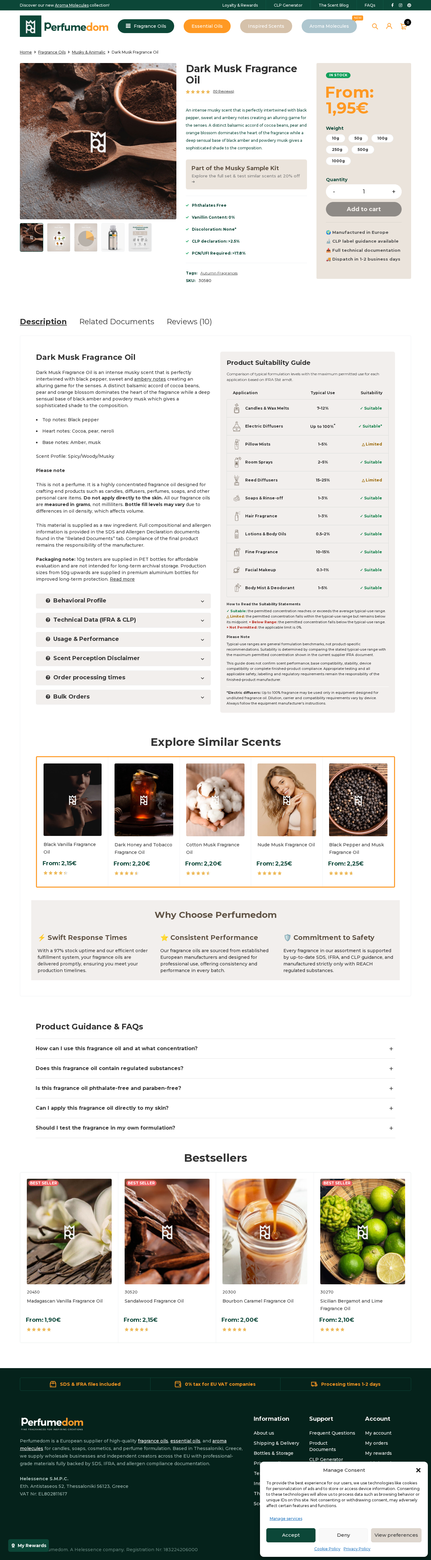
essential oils (185, 1441)
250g (337, 149)
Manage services (286, 1518)
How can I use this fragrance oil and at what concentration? (117, 1048)
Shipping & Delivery (276, 1443)
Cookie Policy (327, 1548)
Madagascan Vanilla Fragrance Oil (65, 1301)
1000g (338, 160)
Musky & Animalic (88, 52)
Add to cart (364, 209)
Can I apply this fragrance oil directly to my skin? (102, 1108)
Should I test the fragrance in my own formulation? (105, 1128)
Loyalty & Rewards (240, 5)
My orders (376, 1443)
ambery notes (150, 379)
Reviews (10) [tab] (189, 321)
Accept (291, 1535)
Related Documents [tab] (116, 321)
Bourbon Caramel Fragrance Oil (257, 1301)
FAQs (370, 5)
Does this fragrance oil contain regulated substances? (109, 1068)
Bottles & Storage (273, 1453)
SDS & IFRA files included (90, 1384)
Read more (122, 579)
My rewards (378, 1453)
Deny (343, 1535)
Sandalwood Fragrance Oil (154, 1301)
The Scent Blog (334, 5)
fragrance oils (153, 1441)
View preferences (396, 1535)
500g (362, 149)
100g (382, 138)
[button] (418, 1470)
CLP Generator (288, 5)
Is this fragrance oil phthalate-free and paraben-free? (108, 1088)
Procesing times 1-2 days (351, 1384)
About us (264, 1433)
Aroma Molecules (72, 5)
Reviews (223, 91)
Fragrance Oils (52, 52)
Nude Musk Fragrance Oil (286, 845)
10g (335, 138)
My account (378, 1433)
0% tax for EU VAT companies (220, 1384)
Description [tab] (43, 321)
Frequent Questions (332, 1433)
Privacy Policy (357, 1548)
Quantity (336, 179)
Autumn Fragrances (219, 273)
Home (26, 52)
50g (358, 138)
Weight (335, 128)
